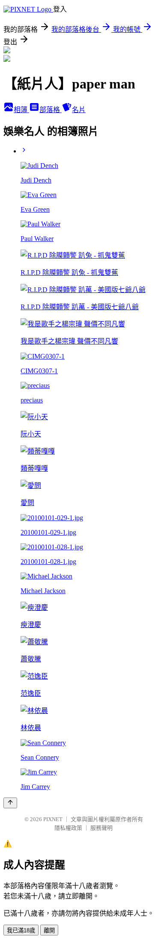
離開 (49, 930)
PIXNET (53, 819)
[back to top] (10, 803)
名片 (79, 109)
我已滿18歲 (21, 930)
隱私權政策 (68, 828)
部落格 (50, 109)
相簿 (21, 109)
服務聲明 (101, 828)
